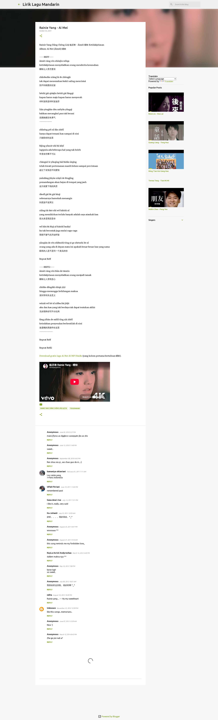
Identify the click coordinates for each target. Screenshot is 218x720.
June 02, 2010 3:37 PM (67, 432)
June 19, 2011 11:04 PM (69, 487)
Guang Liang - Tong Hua (158, 143)
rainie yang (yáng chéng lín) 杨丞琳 (53, 408)
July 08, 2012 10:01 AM (67, 581)
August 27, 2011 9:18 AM (68, 540)
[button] (40, 36)
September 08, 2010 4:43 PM (69, 458)
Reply (49, 440)
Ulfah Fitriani (53, 487)
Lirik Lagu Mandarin (41, 4)
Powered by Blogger (110, 716)
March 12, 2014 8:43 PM (68, 634)
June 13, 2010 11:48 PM (67, 445)
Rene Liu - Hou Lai (155, 114)
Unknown (51, 608)
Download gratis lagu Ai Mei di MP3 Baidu (61, 356)
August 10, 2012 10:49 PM (62, 595)
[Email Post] (40, 405)
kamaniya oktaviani (56, 471)
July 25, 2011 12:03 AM (67, 513)
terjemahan (75, 408)
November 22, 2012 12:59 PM (67, 608)
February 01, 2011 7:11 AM (76, 471)
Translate (169, 81)
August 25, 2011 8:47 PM (68, 527)
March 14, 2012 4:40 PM (81, 553)
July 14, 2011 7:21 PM (70, 500)
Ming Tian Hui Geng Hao (158, 171)
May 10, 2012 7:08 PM (67, 566)
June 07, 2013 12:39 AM (68, 621)
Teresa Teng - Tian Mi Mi (158, 181)
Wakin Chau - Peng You (157, 209)
